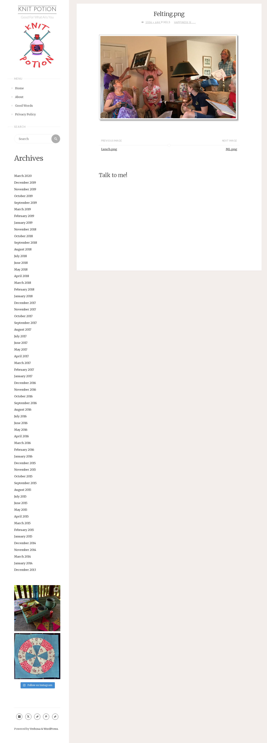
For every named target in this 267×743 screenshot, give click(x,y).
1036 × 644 (153, 22)
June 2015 (20, 503)
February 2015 (24, 530)
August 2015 (22, 490)
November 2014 (25, 550)
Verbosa (35, 728)
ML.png (231, 149)
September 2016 (25, 403)
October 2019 (23, 196)
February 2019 (24, 216)
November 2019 (25, 189)
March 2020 (23, 176)
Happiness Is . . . (185, 22)
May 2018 (21, 269)
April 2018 (21, 276)
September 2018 (25, 242)
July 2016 (20, 416)
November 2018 (25, 229)
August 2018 (23, 249)
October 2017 (23, 316)
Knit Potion (37, 10)
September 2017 (25, 323)
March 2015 (22, 523)
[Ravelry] (55, 717)
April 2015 (21, 516)
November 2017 (25, 309)
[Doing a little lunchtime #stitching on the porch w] (37, 608)
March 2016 (22, 443)
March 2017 (22, 363)
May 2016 (20, 429)
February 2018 (24, 289)
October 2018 (23, 236)
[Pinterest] (46, 717)
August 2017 (22, 329)
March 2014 (22, 556)
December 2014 (25, 543)
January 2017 (23, 376)
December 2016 (25, 383)
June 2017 (20, 343)
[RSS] (37, 717)
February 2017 (24, 369)
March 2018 (22, 282)
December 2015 (25, 463)
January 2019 (23, 222)
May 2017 (20, 349)
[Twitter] (28, 717)
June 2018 (21, 263)
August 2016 (22, 409)
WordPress (51, 728)
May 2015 (20, 509)
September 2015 (25, 483)
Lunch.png (109, 149)
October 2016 (23, 396)
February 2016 (24, 449)
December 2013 (25, 570)
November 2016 (25, 389)
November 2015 (25, 469)
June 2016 (21, 423)
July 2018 (20, 256)
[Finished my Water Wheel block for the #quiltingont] (37, 656)
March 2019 (22, 209)
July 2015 (20, 496)
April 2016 (21, 436)
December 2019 (25, 182)
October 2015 (23, 476)
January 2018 (23, 296)
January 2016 (23, 456)
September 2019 (25, 202)
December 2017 (25, 303)
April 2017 (21, 356)
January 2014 (23, 563)
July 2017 (20, 336)
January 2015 (23, 536)
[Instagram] (19, 717)
